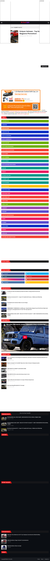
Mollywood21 (23, 35)
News (4, 218)
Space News (5, 226)
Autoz (4, 168)
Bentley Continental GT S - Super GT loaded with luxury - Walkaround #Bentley (24, 297)
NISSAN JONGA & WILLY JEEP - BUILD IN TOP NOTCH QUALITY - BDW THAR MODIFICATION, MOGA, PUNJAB (27, 314)
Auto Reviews (6, 157)
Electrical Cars (6, 193)
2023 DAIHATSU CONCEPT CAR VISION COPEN (16, 368)
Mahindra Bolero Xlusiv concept (14, 545)
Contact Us (47, 559)
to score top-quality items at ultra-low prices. (18, 111)
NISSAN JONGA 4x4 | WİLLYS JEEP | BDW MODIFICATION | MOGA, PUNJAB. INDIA (24, 417)
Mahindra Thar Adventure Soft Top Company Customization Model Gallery (23, 534)
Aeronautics (6, 121)
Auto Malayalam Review (8, 150)
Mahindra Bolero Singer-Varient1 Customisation (17, 540)
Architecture (6, 132)
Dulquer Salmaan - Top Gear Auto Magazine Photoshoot (32, 32)
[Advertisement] (25, 10)
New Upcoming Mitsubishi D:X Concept (15, 385)
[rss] (37, 282)
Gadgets (5, 208)
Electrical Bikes (6, 189)
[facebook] (13, 274)
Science (4, 222)
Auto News (5, 153)
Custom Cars (6, 186)
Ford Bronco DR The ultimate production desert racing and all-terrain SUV (23, 291)
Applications (6, 128)
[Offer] (20, 110)
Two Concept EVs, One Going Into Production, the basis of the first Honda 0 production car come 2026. (27, 358)
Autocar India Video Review (9, 164)
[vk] (13, 282)
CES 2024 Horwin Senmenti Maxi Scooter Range (17, 302)
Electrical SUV (6, 197)
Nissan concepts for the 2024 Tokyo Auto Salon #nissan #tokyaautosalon (23, 363)
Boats (4, 171)
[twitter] (37, 274)
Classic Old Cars (7, 175)
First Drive (5, 200)
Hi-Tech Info (10, 559)
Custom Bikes (6, 182)
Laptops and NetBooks (8, 215)
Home (39, 559)
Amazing (5, 124)
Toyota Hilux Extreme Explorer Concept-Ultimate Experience (20, 379)
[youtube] (37, 279)
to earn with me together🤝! (23, 113)
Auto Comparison (7, 139)
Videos (4, 229)
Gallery (4, 211)
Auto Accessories (7, 135)
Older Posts (44, 66)
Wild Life (5, 233)
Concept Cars (6, 179)
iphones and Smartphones (9, 236)
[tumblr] (13, 276)
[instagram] (13, 279)
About (42, 559)
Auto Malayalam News (8, 146)
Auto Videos (6, 161)
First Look (5, 204)
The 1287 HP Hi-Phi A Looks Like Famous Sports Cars (18, 374)
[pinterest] (37, 276)
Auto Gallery (6, 142)
